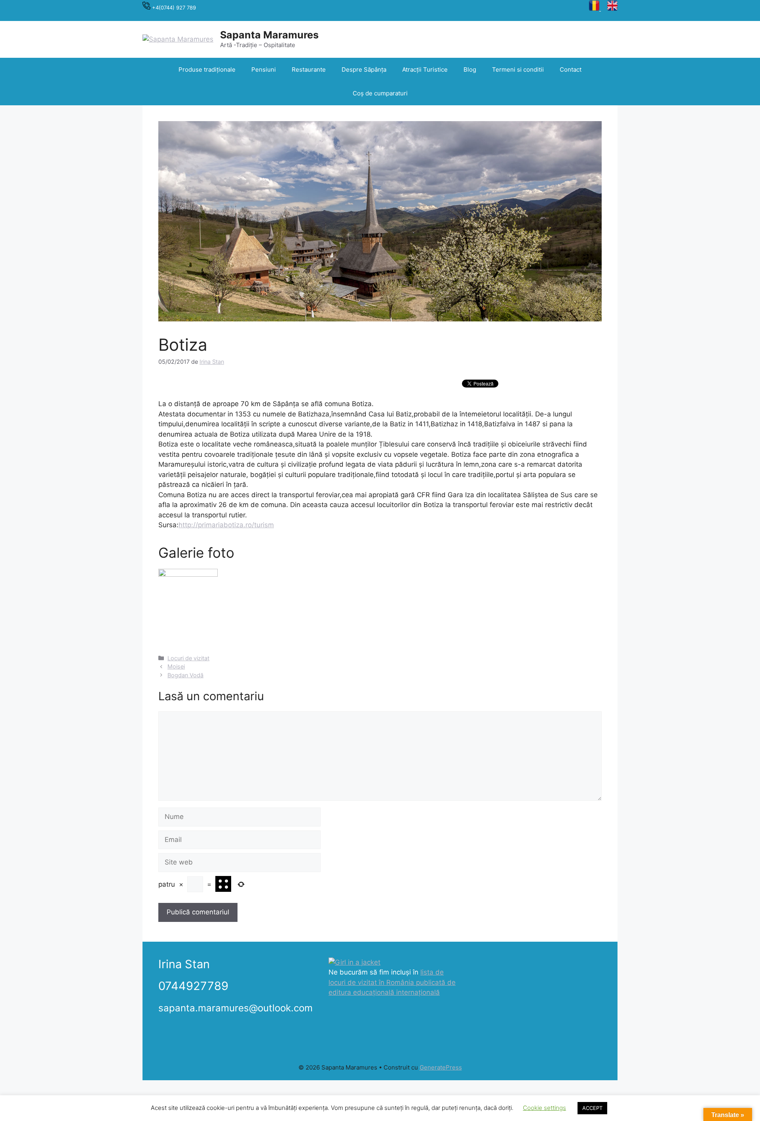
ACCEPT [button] (592, 1108)
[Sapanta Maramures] (177, 39)
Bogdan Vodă (185, 675)
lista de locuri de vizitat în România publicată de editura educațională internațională (392, 982)
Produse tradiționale (207, 69)
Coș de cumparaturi (380, 93)
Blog (470, 69)
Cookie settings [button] (544, 1108)
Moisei (176, 666)
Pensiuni (263, 69)
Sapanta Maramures (269, 35)
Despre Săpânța (364, 69)
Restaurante (309, 69)
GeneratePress (441, 1067)
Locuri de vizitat (188, 658)
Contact (570, 69)
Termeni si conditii (518, 69)
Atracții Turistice (425, 69)
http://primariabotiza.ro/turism (226, 525)
